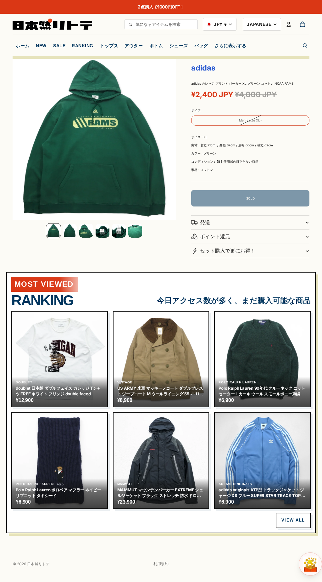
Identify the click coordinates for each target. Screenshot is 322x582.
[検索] (130, 24)
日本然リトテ (38, 564)
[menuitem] (230, 45)
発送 (205, 222)
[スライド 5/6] (119, 231)
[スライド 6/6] (135, 231)
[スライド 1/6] (53, 231)
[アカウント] (289, 24)
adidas (203, 67)
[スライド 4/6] (102, 231)
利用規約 (161, 563)
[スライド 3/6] (86, 231)
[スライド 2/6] (70, 231)
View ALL (293, 520)
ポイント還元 (215, 236)
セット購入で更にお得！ (227, 250)
